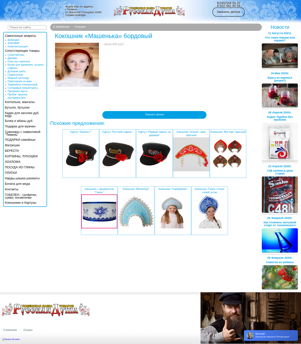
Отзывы (80, 26)
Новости (280, 27)
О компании (61, 26)
